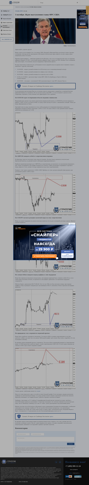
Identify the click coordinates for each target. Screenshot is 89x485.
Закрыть (72, 224)
